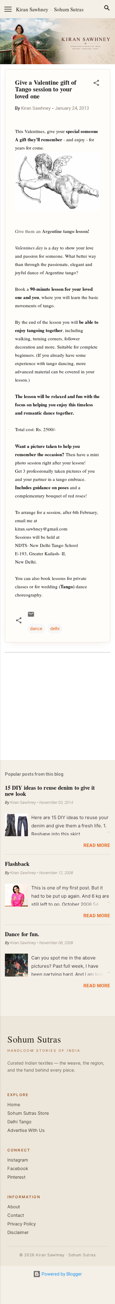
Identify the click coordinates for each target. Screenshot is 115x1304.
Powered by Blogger (61, 1274)
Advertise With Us (26, 1130)
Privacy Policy (21, 1224)
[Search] (107, 9)
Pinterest (16, 1177)
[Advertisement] (57, 707)
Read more (96, 845)
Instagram (17, 1160)
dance (36, 628)
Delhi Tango (19, 1122)
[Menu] (8, 9)
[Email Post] (31, 616)
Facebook (17, 1168)
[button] (96, 84)
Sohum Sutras (69, 9)
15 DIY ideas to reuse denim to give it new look (50, 791)
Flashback (17, 864)
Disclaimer (18, 1232)
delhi (54, 628)
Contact (15, 1215)
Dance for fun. (22, 934)
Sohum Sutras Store (28, 1113)
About (13, 1207)
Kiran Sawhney (32, 9)
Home (13, 1104)
